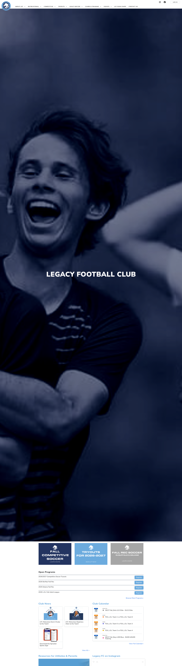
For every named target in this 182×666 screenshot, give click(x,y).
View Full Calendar (136, 644)
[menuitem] (20, 7)
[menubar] (76, 7)
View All (85, 650)
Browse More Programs (134, 598)
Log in (175, 2)
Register (139, 577)
